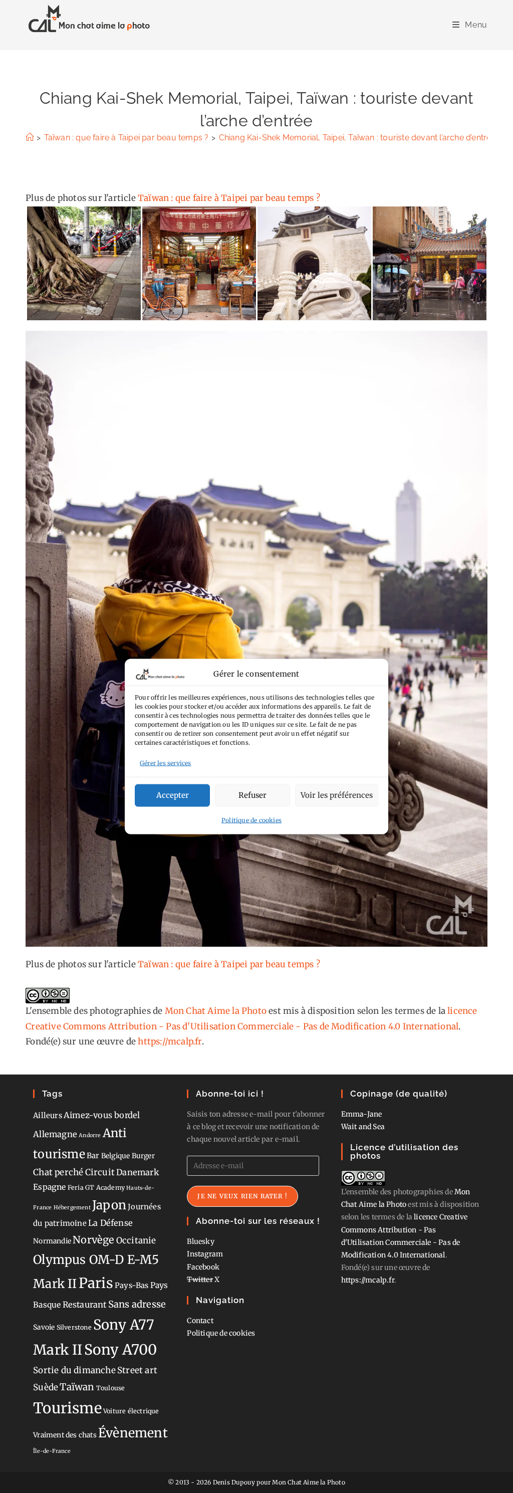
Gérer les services (165, 763)
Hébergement (72, 1207)
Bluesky (200, 1241)
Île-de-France (52, 1451)
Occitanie (136, 1240)
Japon (109, 1205)
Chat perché (58, 1172)
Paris (96, 1283)
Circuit (100, 1172)
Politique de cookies (251, 819)
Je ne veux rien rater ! (242, 1196)
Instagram (205, 1253)
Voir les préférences (337, 795)
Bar (93, 1155)
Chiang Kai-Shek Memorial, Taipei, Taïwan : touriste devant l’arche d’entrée (357, 137)
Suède (45, 1387)
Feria (76, 1187)
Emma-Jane (361, 1114)
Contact (200, 1320)
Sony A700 (120, 1350)
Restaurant (85, 1305)
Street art (137, 1370)
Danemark (137, 1172)
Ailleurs (47, 1115)
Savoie (44, 1327)
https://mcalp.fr (169, 1041)
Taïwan (77, 1387)
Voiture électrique (131, 1411)
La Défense (110, 1223)
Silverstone (74, 1327)
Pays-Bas (132, 1285)
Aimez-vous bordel (102, 1115)
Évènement (133, 1433)
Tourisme (67, 1408)
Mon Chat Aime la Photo (216, 1010)
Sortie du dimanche (74, 1370)
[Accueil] (30, 137)
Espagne (49, 1187)
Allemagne (55, 1134)
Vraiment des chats (65, 1434)
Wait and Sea (363, 1126)
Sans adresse (137, 1304)
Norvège (93, 1239)
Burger (143, 1155)
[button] (83, 263)
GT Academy (105, 1187)
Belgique (115, 1155)
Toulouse (110, 1388)
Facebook (203, 1266)
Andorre (90, 1135)
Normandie (52, 1240)
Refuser (252, 795)
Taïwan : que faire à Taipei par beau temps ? (229, 197)
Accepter (172, 795)
